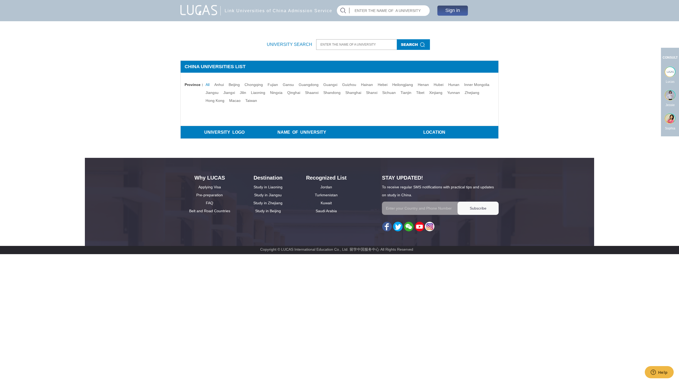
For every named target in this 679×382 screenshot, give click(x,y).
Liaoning (258, 92)
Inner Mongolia (476, 85)
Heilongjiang (402, 85)
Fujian (273, 85)
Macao (235, 100)
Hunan (453, 85)
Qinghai (293, 92)
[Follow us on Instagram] (429, 227)
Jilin (243, 92)
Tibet (420, 92)
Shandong (332, 92)
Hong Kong (215, 100)
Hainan (367, 85)
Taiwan (251, 100)
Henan (423, 85)
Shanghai (353, 92)
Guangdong (309, 85)
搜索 (413, 44)
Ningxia (276, 92)
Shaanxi (312, 92)
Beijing (234, 85)
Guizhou (349, 85)
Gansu (288, 85)
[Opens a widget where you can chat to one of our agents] (659, 372)
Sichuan (389, 92)
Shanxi (371, 92)
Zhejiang (472, 92)
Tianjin (406, 92)
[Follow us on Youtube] (419, 227)
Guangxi (330, 85)
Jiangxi (229, 92)
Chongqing (254, 85)
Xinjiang (435, 92)
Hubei (438, 85)
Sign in (452, 10)
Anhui (219, 85)
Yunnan (453, 92)
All (208, 85)
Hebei (383, 85)
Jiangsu (212, 92)
